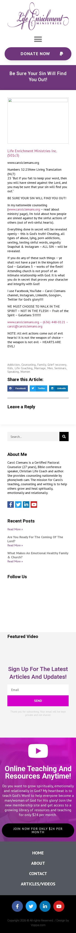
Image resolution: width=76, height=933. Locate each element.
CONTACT (38, 873)
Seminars (60, 368)
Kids (10, 368)
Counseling (28, 364)
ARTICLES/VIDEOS (38, 884)
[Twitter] (18, 504)
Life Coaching (24, 368)
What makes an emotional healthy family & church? (37, 555)
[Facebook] (10, 504)
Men (50, 368)
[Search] (64, 436)
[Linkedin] (26, 504)
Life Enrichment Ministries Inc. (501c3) (32, 153)
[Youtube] (34, 504)
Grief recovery (57, 364)
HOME (38, 853)
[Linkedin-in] (45, 906)
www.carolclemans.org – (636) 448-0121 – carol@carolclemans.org (37, 324)
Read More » (15, 529)
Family (41, 364)
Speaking (13, 371)
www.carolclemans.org (24, 209)
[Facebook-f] (17, 906)
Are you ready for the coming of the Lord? (35, 539)
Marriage (40, 368)
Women (25, 371)
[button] (38, 39)
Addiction (13, 364)
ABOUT (38, 863)
